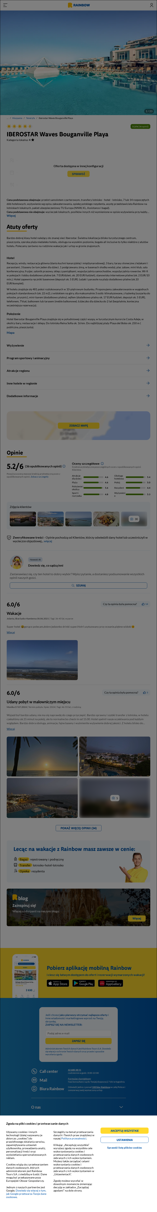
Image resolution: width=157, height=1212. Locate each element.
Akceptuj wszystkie (126, 1131)
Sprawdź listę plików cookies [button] (124, 1147)
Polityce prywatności (73, 1138)
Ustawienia (131, 1140)
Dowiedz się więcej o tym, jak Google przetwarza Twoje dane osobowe (26, 1194)
